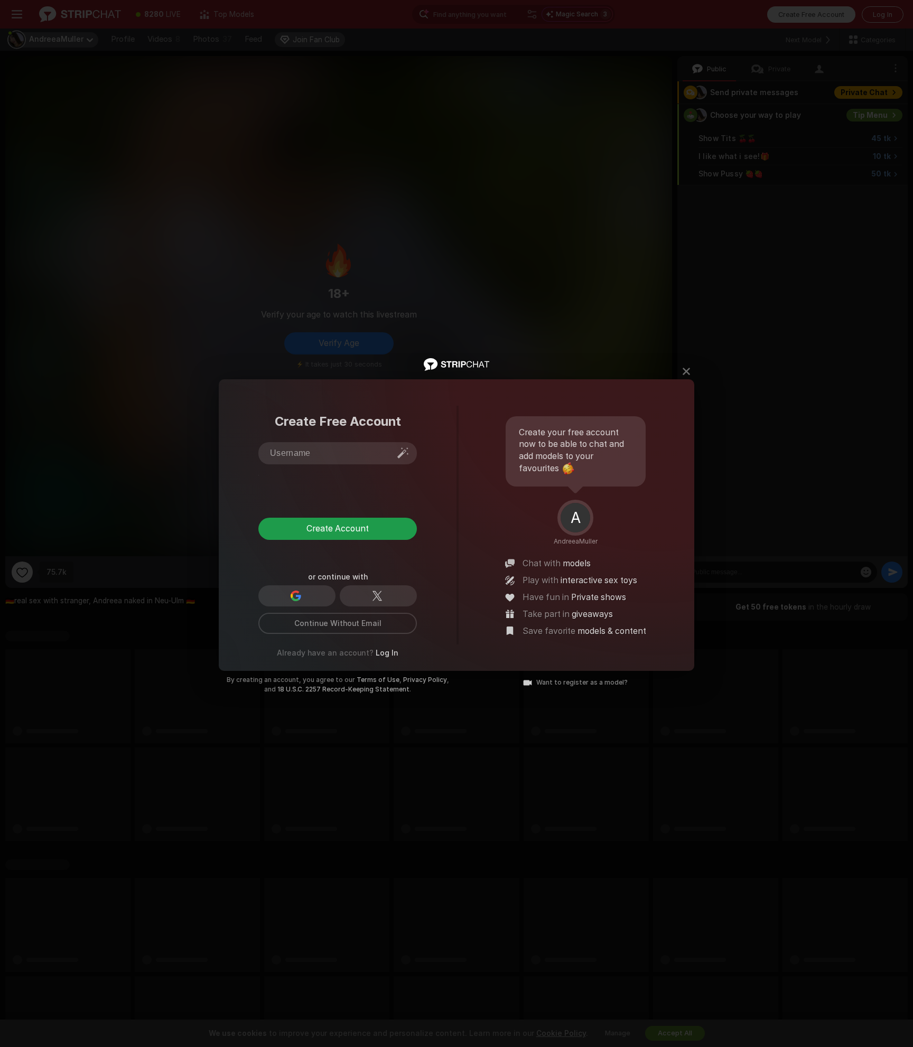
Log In (387, 653)
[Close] (686, 371)
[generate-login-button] (403, 452)
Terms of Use (378, 680)
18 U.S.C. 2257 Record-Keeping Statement (343, 689)
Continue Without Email (337, 623)
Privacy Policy (425, 680)
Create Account (337, 529)
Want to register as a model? (582, 682)
